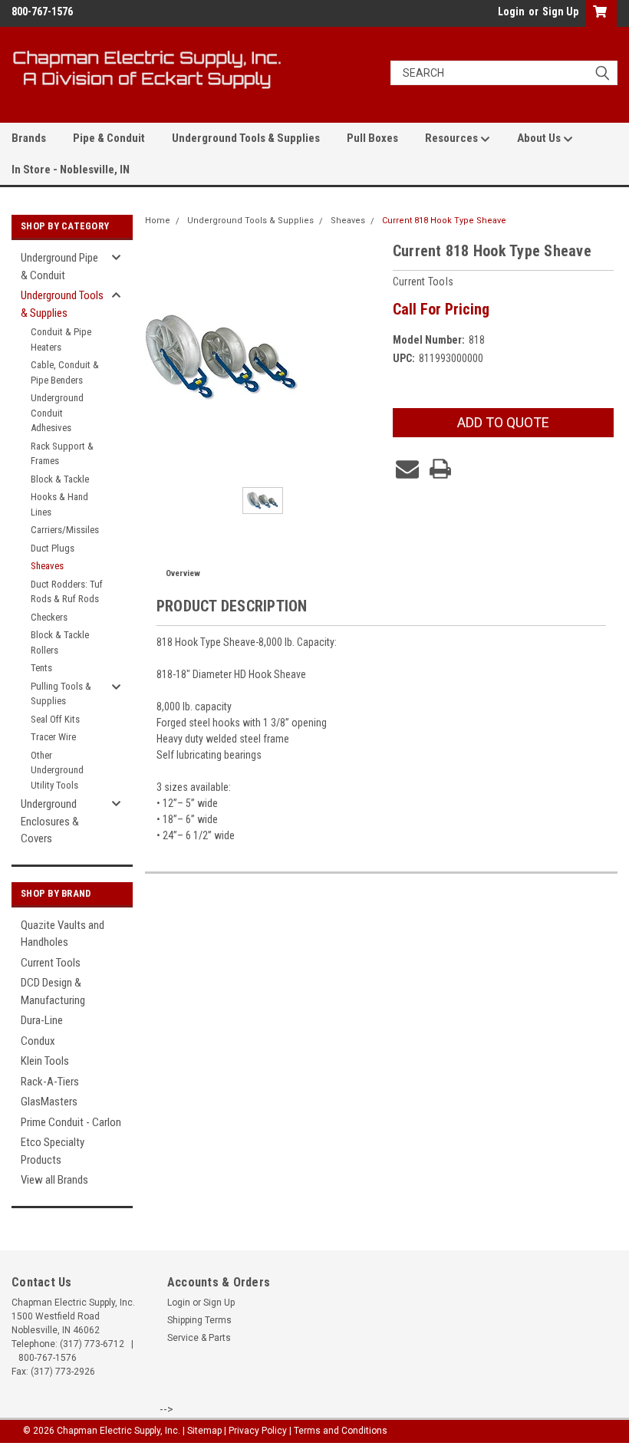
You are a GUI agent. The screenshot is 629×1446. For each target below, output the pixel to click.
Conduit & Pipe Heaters (61, 339)
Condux (38, 1041)
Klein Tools (45, 1061)
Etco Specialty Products (52, 1151)
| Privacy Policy (255, 1430)
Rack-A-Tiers (50, 1082)
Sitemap (204, 1430)
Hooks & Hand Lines (59, 504)
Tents (41, 668)
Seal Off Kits (55, 719)
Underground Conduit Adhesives (57, 412)
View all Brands (54, 1180)
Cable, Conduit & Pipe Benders (65, 372)
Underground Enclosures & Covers (50, 821)
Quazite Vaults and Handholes (62, 934)
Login (511, 11)
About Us (540, 138)
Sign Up (560, 11)
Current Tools (51, 963)
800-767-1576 (47, 1357)
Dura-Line (42, 1020)
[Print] (440, 468)
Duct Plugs (52, 548)
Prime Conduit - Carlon (71, 1122)
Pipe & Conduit (109, 138)
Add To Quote (503, 422)
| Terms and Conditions (338, 1430)
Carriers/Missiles (65, 529)
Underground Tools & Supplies (246, 138)
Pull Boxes (372, 138)
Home (157, 221)
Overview (183, 573)
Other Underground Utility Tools (57, 770)
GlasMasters (49, 1101)
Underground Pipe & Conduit (59, 266)
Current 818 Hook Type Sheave (444, 221)
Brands (29, 138)
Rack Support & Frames (62, 453)
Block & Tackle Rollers (60, 642)
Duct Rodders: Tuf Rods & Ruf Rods (67, 591)
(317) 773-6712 (92, 1344)
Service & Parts (199, 1337)
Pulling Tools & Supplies (61, 693)
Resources (452, 138)
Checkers (49, 617)
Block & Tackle (60, 479)
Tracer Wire (53, 737)
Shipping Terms (199, 1320)
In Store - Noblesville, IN (71, 169)
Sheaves (47, 565)
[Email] (407, 468)
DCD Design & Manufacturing (53, 991)
